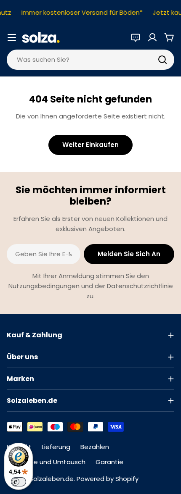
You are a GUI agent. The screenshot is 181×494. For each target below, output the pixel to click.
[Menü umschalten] (12, 37)
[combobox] (90, 60)
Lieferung (56, 446)
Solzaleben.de (51, 478)
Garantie (109, 461)
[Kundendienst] (135, 37)
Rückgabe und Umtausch (46, 461)
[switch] (18, 481)
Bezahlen (94, 446)
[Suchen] (162, 60)
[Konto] (152, 37)
